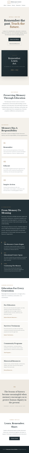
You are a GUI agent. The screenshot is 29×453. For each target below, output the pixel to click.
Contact (23, 5)
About (5, 5)
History (13, 5)
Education (18, 5)
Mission (9, 5)
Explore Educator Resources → (11, 317)
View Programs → (8, 352)
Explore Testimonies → (9, 335)
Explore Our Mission (14, 39)
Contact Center (14, 438)
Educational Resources (14, 43)
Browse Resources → (8, 370)
